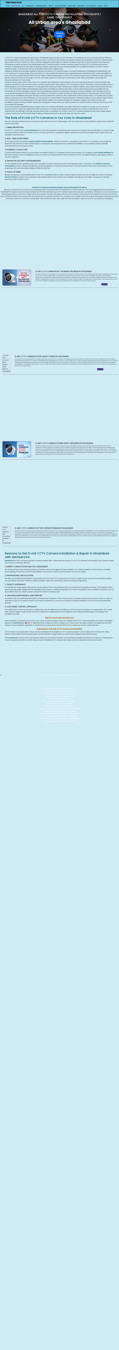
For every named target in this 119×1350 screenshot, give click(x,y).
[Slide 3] (62, 50)
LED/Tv (51, 6)
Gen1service (14, 2)
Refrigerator (30, 6)
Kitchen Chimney (60, 6)
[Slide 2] (59, 50)
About (106, 6)
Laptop (100, 6)
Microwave (81, 6)
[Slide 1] (56, 50)
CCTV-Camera (90, 6)
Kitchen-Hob (71, 6)
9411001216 (104, 284)
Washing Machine (41, 6)
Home (8, 6)
